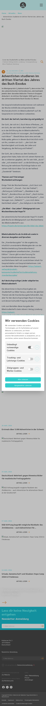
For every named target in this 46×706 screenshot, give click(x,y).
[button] (23, 347)
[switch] (30, 347)
